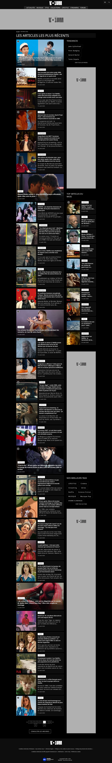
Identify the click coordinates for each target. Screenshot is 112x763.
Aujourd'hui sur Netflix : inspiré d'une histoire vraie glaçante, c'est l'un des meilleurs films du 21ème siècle (87, 209)
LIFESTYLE (72, 484)
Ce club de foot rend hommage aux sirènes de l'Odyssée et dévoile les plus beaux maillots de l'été (50, 702)
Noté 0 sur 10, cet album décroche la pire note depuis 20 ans (49, 616)
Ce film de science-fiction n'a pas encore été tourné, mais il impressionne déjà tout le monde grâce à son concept (48, 482)
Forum (83, 8)
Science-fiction (84, 492)
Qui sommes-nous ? (40, 749)
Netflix (71, 492)
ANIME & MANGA (75, 501)
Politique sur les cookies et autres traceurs (64, 749)
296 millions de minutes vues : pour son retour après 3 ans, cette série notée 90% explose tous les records (49, 159)
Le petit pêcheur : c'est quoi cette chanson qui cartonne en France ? (49, 546)
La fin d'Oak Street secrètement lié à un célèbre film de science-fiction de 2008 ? (49, 274)
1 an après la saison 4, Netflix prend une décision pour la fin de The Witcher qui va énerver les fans (49, 344)
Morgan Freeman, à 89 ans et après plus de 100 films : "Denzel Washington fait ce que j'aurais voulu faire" (87, 225)
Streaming (72, 488)
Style (47, 8)
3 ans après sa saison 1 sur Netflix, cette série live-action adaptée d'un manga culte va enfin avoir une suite (50, 95)
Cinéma (84, 484)
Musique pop (85, 496)
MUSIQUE (72, 496)
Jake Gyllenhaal (74, 46)
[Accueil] (56, 3)
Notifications (61, 751)
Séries (83, 488)
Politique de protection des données (84, 749)
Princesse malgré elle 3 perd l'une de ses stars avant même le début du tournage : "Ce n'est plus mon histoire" (49, 526)
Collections (55, 8)
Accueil (18, 31)
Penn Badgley (74, 51)
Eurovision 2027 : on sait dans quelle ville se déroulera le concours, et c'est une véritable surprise (50, 432)
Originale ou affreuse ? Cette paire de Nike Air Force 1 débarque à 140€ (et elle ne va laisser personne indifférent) (50, 365)
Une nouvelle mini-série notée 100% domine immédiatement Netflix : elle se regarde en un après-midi (50, 74)
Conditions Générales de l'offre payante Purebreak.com (44, 751)
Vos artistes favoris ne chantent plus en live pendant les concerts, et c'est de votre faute (38, 331)
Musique (40, 8)
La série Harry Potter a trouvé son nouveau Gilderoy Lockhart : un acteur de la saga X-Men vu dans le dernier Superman (49, 639)
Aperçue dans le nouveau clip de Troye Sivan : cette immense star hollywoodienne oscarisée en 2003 (50, 116)
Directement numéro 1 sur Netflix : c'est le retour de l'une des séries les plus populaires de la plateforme (49, 660)
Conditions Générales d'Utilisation (26, 749)
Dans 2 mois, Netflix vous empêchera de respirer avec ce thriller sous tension (50, 252)
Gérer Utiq (67, 751)
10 (44, 725)
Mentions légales (50, 749)
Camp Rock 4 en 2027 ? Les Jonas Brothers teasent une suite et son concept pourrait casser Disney (49, 138)
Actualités (30, 8)
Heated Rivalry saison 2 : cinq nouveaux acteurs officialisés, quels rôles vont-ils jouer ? (39, 195)
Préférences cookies (76, 751)
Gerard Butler (74, 55)
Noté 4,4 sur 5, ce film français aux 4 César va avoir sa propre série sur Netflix (49, 681)
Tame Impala (73, 59)
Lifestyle (65, 8)
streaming (74, 8)
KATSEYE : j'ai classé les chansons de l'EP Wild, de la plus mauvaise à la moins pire (49, 208)
